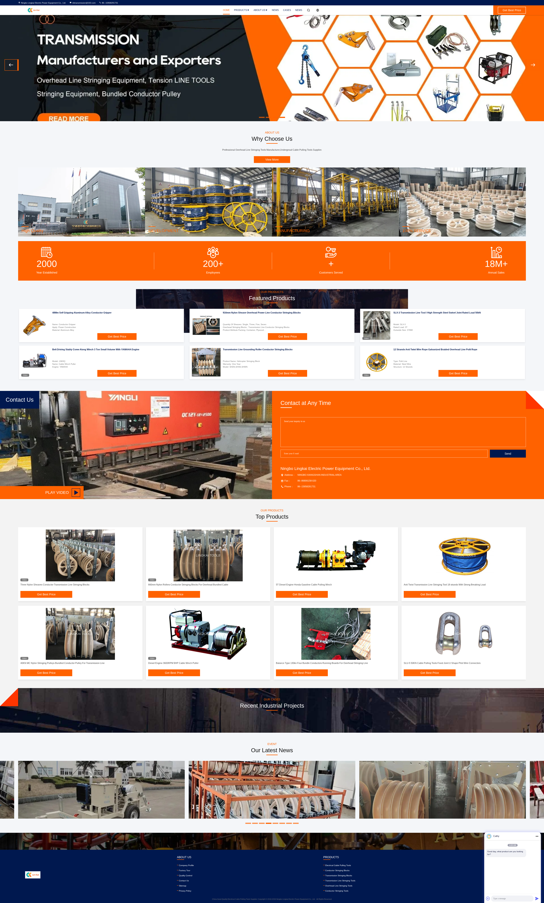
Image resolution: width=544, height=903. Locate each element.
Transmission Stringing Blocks (338, 875)
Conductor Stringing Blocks (337, 870)
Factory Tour (184, 870)
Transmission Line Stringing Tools (340, 880)
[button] (12, 65)
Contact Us (184, 880)
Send (508, 453)
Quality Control (185, 875)
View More (272, 159)
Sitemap (182, 886)
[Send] (537, 898)
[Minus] (537, 836)
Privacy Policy (185, 891)
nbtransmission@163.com (84, 3)
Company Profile (186, 865)
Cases (287, 10)
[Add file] (488, 898)
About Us (259, 10)
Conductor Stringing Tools (336, 891)
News (275, 10)
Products (240, 10)
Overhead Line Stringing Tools (338, 886)
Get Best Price (117, 336)
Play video (57, 492)
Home (226, 10)
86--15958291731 (109, 3)
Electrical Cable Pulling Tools (338, 865)
